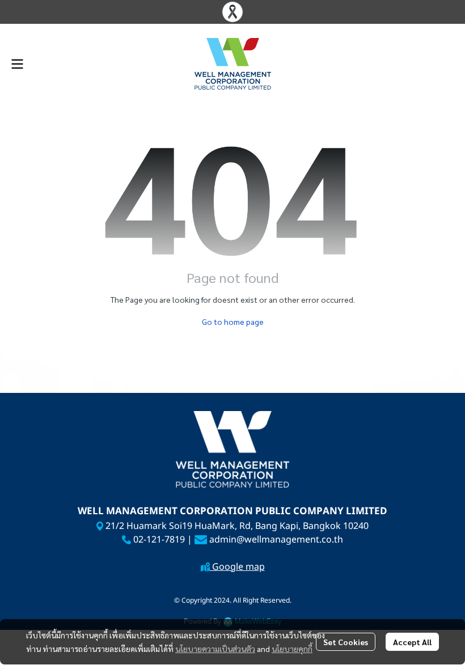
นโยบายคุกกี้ (292, 648)
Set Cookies (345, 642)
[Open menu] (17, 64)
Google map (237, 567)
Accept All (412, 642)
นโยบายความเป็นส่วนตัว (215, 648)
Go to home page (233, 321)
